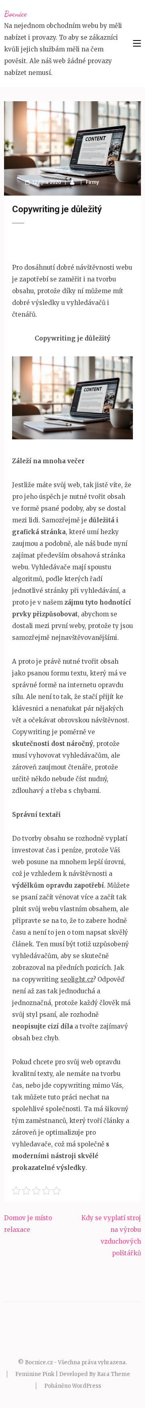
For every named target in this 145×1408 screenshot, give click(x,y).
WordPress (86, 1385)
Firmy (92, 182)
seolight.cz (76, 979)
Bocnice (15, 14)
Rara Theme (113, 1374)
